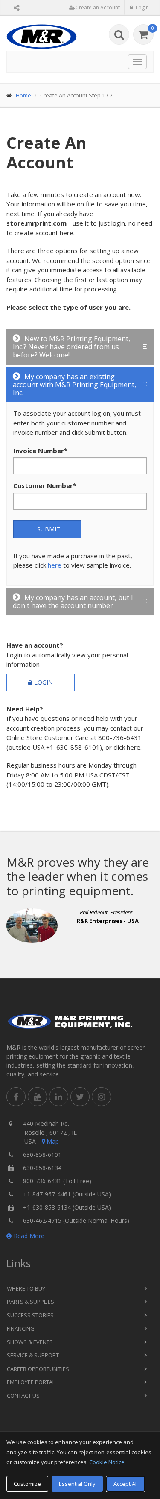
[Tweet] (80, 1096)
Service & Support (33, 1355)
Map (53, 1141)
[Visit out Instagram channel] (101, 1096)
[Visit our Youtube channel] (37, 1096)
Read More (29, 1236)
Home (23, 95)
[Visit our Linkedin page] (58, 1096)
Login (43, 682)
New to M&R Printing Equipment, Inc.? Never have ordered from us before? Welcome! (71, 347)
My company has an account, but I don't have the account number (73, 601)
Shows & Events (30, 1342)
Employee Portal (31, 1382)
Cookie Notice (107, 1462)
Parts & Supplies (30, 1301)
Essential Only (77, 1484)
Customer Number (44, 485)
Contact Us (23, 1395)
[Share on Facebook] (16, 1096)
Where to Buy (26, 1288)
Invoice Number (40, 450)
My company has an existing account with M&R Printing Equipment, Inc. (74, 384)
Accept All (125, 1484)
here (54, 565)
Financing (21, 1328)
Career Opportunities (38, 1369)
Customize (27, 1484)
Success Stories (30, 1315)
